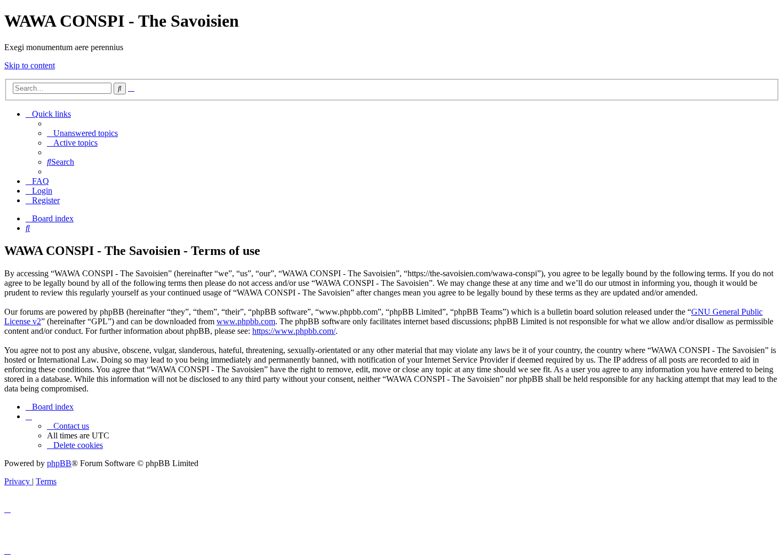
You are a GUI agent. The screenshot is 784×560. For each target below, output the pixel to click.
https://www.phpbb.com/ (293, 330)
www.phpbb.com (246, 321)
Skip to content (29, 65)
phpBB (59, 463)
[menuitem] (82, 133)
